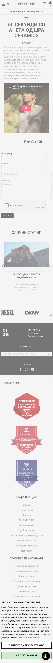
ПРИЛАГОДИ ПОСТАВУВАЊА (26, 645)
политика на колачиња (28, 638)
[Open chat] (46, 656)
